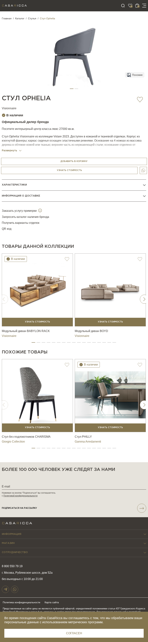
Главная (7, 18)
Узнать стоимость (69, 170)
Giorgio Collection (13, 441)
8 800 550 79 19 (12, 566)
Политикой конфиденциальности (20, 495)
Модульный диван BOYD (91, 331)
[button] (33, 342)
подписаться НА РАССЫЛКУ (19, 508)
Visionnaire (9, 108)
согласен (74, 633)
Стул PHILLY (83, 436)
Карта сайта (52, 602)
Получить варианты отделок (20, 222)
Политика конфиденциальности (21, 602)
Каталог (19, 18)
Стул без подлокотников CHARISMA (26, 436)
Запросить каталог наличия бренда (25, 216)
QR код (6, 228)
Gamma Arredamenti (88, 441)
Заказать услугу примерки (19, 210)
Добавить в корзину (74, 161)
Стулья (32, 18)
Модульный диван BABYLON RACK (26, 331)
